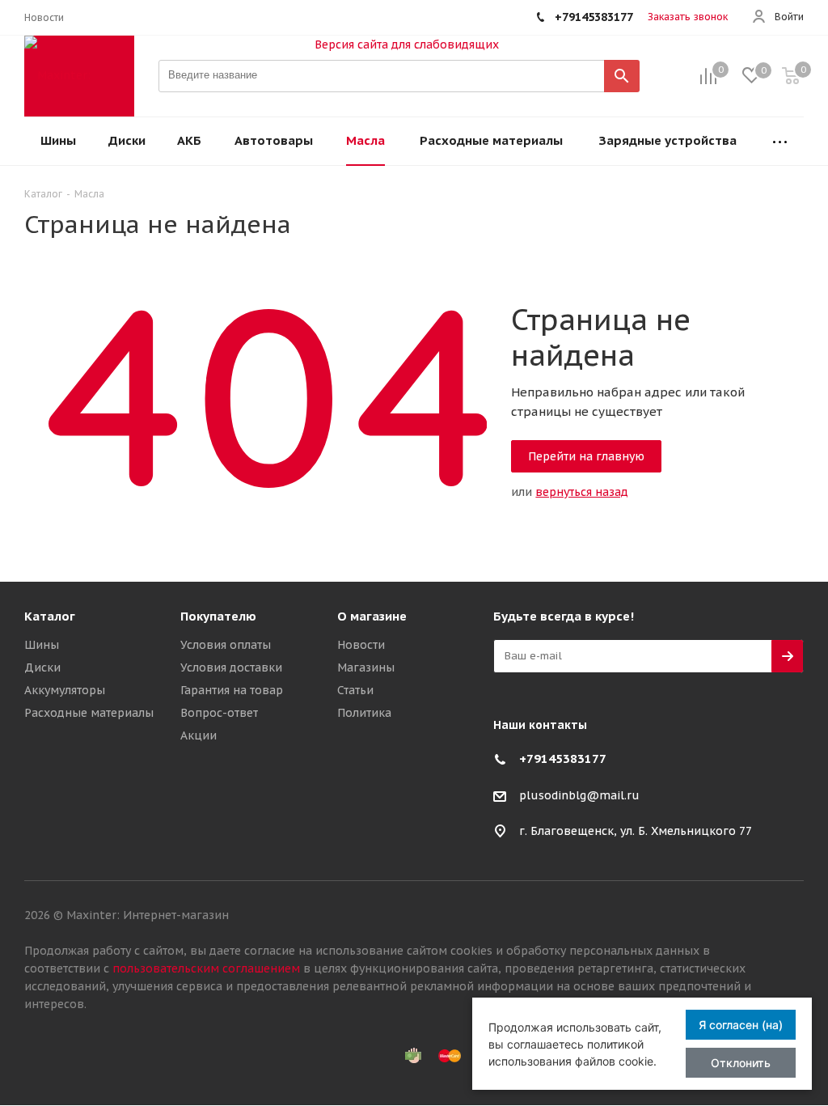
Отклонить (741, 1063)
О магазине (372, 616)
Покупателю (218, 616)
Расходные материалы (89, 713)
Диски (42, 667)
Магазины (366, 667)
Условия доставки (231, 667)
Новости (361, 645)
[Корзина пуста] (791, 76)
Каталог (49, 616)
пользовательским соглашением (206, 968)
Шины (41, 645)
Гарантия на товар (231, 690)
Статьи (355, 690)
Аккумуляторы (64, 690)
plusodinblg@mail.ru (579, 795)
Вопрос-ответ (219, 713)
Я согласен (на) (741, 1025)
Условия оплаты (225, 645)
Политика (364, 713)
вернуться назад (581, 492)
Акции (198, 735)
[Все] (779, 141)
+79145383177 (562, 758)
